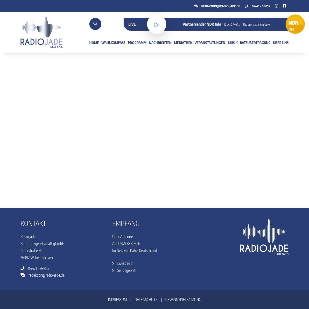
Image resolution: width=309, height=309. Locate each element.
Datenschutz (146, 299)
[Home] (42, 31)
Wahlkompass (113, 42)
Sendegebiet (126, 270)
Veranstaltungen (210, 42)
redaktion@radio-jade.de (220, 6)
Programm (137, 42)
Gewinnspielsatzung (183, 299)
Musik (233, 42)
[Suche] (95, 24)
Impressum (117, 299)
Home (94, 42)
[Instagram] (284, 5)
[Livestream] (156, 24)
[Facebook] (276, 5)
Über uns (280, 42)
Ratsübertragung (255, 42)
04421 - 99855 (260, 6)
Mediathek (183, 42)
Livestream (125, 263)
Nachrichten (160, 42)
